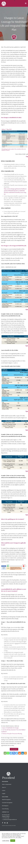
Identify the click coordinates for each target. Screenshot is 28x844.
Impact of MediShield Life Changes (10, 728)
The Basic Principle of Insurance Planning (12, 733)
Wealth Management (6, 799)
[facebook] (2, 823)
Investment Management (7, 802)
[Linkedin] (22, 753)
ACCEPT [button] (12, 840)
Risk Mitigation (5, 805)
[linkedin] (5, 823)
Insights (3, 793)
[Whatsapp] (8, 753)
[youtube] (7, 823)
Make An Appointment (6, 784)
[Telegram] (11, 753)
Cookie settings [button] (5, 840)
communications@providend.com (10, 819)
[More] (25, 753)
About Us (4, 787)
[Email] (5, 753)
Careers (3, 790)
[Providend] (0, 3)
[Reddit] (19, 753)
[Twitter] (16, 753)
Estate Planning (5, 808)
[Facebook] (13, 753)
